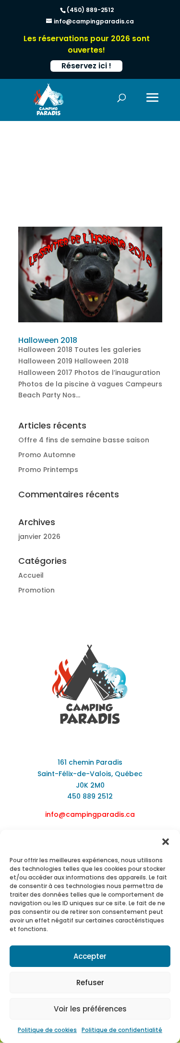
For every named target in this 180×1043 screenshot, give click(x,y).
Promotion (36, 590)
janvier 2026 (39, 536)
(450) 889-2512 (90, 10)
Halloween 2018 (47, 340)
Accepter (90, 956)
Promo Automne (46, 455)
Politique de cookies (47, 1030)
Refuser (90, 982)
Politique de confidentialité (122, 1030)
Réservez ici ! (86, 66)
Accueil (31, 575)
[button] (165, 841)
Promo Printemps (48, 469)
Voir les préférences (90, 1009)
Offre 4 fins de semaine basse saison (83, 440)
